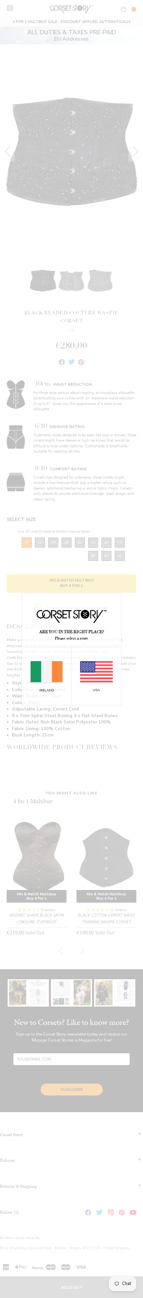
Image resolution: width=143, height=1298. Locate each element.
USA (96, 690)
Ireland (46, 690)
